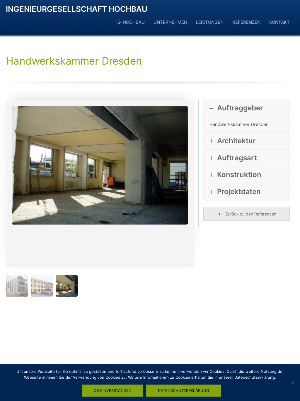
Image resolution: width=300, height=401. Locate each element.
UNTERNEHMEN (170, 22)
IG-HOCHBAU (130, 22)
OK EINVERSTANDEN (113, 390)
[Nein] (293, 382)
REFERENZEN (246, 22)
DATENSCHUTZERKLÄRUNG (183, 390)
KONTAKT (279, 22)
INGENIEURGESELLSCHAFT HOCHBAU (76, 9)
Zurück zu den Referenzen (250, 213)
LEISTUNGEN (210, 22)
